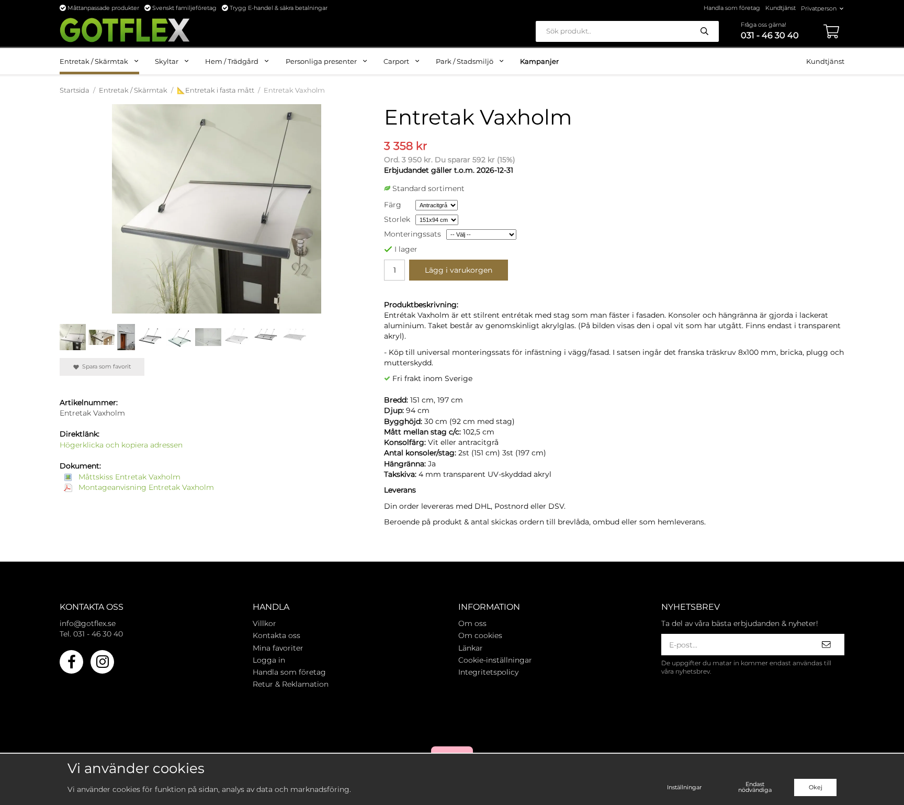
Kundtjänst (780, 8)
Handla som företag (732, 8)
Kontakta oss (276, 635)
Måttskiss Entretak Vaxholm (128, 477)
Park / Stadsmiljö (464, 61)
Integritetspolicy (488, 672)
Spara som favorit (105, 366)
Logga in (269, 660)
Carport (396, 61)
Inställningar (684, 787)
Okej (815, 787)
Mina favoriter (278, 648)
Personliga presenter (321, 61)
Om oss (472, 623)
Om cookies (480, 635)
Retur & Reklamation (291, 684)
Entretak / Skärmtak (94, 61)
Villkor (264, 623)
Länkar (470, 648)
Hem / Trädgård (231, 61)
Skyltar (166, 61)
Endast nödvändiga (755, 786)
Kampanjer (539, 61)
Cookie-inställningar (495, 660)
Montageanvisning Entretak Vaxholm (145, 487)
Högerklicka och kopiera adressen (121, 445)
